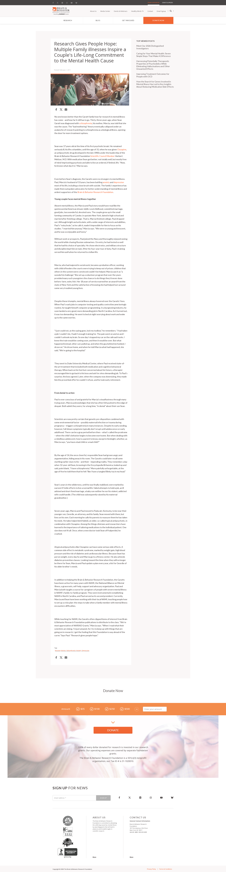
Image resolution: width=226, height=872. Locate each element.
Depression (85, 650)
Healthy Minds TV (137, 11)
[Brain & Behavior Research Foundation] (61, 11)
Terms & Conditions (165, 869)
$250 (112, 708)
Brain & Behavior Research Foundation (95, 192)
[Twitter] (57, 2)
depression (119, 182)
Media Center (105, 11)
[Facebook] (54, 2)
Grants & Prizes (167, 2)
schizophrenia (85, 123)
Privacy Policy (151, 869)
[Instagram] (67, 2)
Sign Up (103, 798)
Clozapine (121, 149)
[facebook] (119, 797)
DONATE (113, 730)
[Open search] (170, 11)
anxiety (106, 182)
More (94, 857)
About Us (93, 11)
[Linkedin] (62, 2)
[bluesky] (170, 797)
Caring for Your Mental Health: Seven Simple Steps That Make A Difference (153, 54)
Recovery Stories (60, 650)
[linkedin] (140, 797)
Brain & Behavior (153, 2)
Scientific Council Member (102, 156)
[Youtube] (71, 2)
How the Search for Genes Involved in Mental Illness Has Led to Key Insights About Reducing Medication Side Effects (155, 84)
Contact (150, 11)
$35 (83, 708)
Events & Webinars (120, 11)
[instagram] (150, 797)
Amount (65, 709)
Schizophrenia (71, 650)
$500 (127, 708)
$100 (97, 708)
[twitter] (129, 797)
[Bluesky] (76, 2)
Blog (98, 20)
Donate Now (158, 20)
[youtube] (161, 797)
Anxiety (78, 650)
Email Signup (161, 11)
